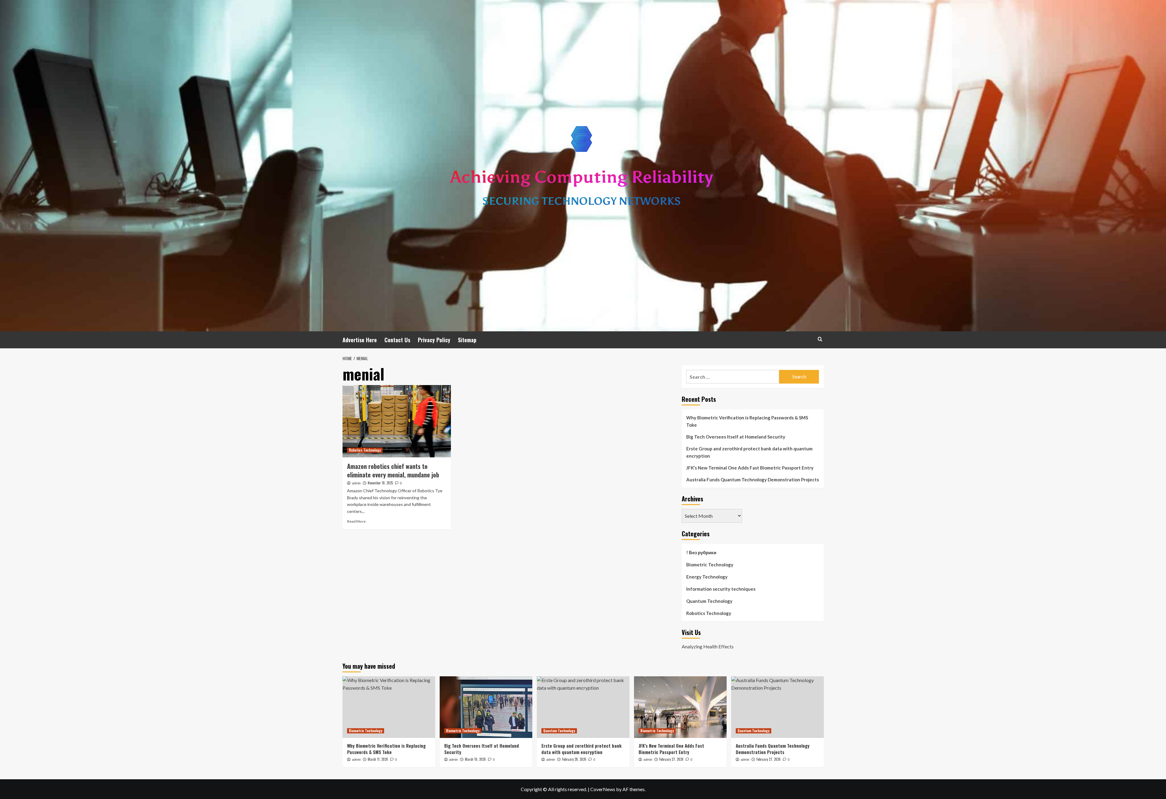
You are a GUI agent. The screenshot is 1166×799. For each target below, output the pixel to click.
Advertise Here (360, 340)
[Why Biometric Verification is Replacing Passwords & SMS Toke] (389, 707)
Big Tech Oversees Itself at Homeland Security (735, 436)
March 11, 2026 (378, 759)
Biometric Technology (709, 564)
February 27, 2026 (671, 759)
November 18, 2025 (380, 482)
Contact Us (397, 340)
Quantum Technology (709, 601)
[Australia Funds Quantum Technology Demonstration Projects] (777, 707)
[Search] (820, 339)
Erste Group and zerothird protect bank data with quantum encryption (749, 452)
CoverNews (602, 789)
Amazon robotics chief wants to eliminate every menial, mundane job (393, 470)
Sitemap (467, 340)
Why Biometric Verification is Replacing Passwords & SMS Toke (747, 421)
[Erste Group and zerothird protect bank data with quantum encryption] (583, 707)
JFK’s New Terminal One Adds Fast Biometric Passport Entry (749, 467)
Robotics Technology (365, 450)
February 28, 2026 (574, 759)
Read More (356, 521)
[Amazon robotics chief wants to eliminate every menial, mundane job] (397, 421)
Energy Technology (707, 576)
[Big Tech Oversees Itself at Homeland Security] (486, 707)
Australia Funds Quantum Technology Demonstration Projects (752, 479)
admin (356, 483)
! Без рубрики (701, 552)
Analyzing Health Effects (708, 646)
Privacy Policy (434, 340)
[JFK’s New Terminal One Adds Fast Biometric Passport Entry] (680, 707)
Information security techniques (720, 589)
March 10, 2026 (475, 759)
